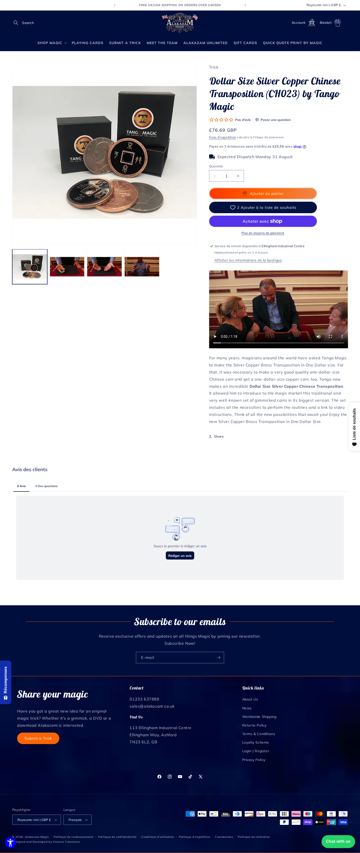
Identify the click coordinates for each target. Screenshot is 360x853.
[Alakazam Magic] (180, 23)
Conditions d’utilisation (157, 837)
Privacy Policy (253, 760)
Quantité (216, 166)
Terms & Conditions (258, 734)
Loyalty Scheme (255, 742)
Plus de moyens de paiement (263, 233)
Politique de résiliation (254, 837)
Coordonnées (224, 837)
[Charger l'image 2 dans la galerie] (67, 266)
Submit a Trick (38, 738)
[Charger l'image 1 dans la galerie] (29, 266)
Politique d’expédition (194, 837)
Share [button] (219, 436)
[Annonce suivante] (245, 5)
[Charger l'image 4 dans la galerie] (141, 266)
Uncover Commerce (66, 841)
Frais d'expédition (222, 137)
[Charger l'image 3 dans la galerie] (104, 266)
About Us (250, 699)
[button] (17, 22)
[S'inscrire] (218, 657)
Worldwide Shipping (259, 716)
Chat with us (338, 841)
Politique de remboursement (73, 837)
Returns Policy (254, 725)
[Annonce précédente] (114, 5)
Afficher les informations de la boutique (248, 260)
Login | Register (255, 751)
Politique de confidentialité (117, 837)
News (247, 708)
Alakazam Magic (37, 837)
